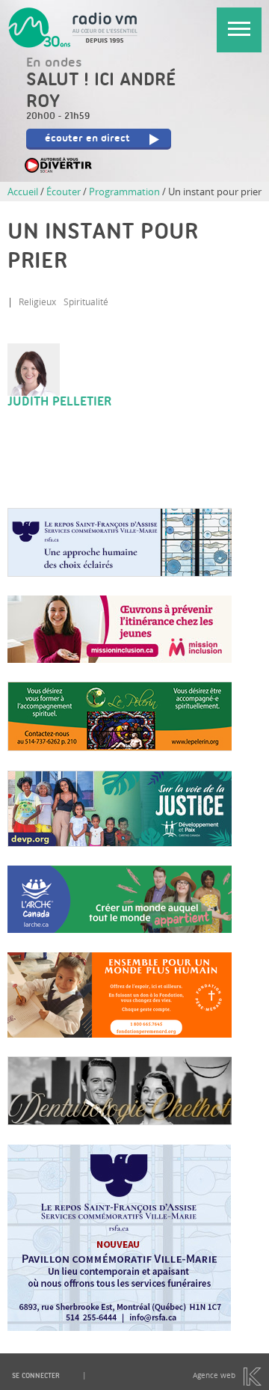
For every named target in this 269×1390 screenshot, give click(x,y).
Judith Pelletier (59, 402)
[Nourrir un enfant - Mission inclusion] (119, 659)
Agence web (214, 1375)
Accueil (22, 191)
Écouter (63, 191)
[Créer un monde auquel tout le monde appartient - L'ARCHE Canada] (119, 929)
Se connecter (36, 1376)
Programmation (124, 191)
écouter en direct (87, 139)
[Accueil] (76, 28)
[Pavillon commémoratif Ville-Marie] (119, 1327)
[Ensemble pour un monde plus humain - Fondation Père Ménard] (119, 1034)
